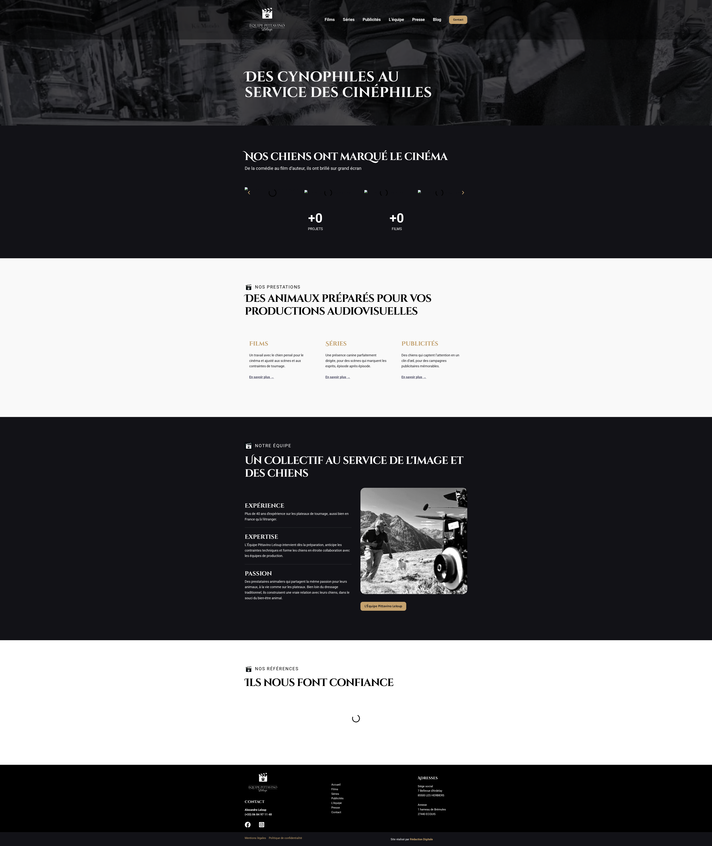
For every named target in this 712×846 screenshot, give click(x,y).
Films (330, 19)
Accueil (336, 784)
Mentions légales (255, 838)
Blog (437, 19)
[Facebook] (248, 825)
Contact (336, 812)
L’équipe (396, 19)
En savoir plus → (261, 377)
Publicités (372, 19)
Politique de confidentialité (285, 838)
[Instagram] (262, 825)
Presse (418, 19)
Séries (349, 19)
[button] (458, 20)
